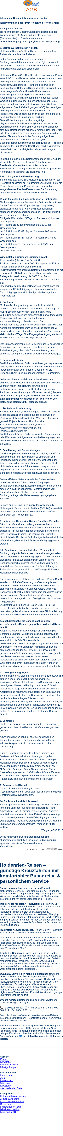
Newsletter (5, 1062)
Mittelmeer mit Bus (9, 1109)
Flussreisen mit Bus (10, 1107)
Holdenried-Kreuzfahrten (13, 1096)
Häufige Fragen (8, 1067)
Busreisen (5, 1104)
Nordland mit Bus (9, 1112)
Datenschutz (6, 1080)
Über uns (5, 1083)
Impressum (6, 1075)
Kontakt (4, 1059)
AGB (2, 1078)
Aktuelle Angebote (9, 1099)
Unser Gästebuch (9, 1064)
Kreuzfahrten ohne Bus (12, 1101)
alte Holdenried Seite (11, 1088)
